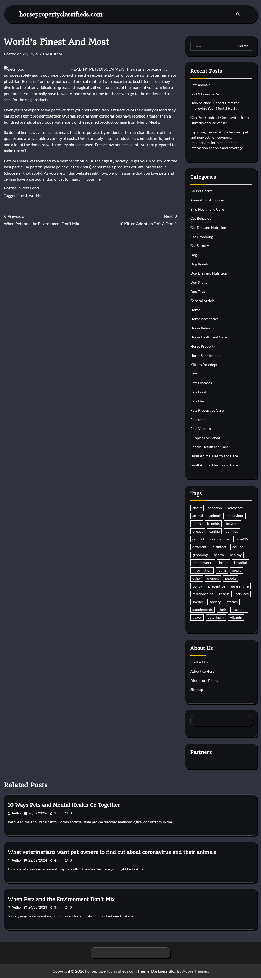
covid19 (242, 539)
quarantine (240, 586)
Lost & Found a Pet (205, 94)
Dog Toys (197, 291)
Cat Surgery (199, 245)
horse (223, 562)
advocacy (235, 508)
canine (214, 531)
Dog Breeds (199, 264)
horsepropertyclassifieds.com (61, 14)
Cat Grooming (201, 236)
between (232, 523)
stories (232, 601)
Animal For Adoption (207, 200)
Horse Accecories (204, 319)
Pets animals (200, 85)
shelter (197, 601)
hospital (240, 562)
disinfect (219, 547)
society (215, 601)
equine (237, 547)
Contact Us (199, 662)
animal (197, 515)
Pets (193, 374)
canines (232, 531)
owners (213, 578)
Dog (193, 255)
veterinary (216, 617)
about (197, 508)
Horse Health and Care (208, 337)
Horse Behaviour (203, 328)
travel (197, 617)
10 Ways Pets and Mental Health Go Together (64, 805)
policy (197, 586)
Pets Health (199, 401)
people (230, 578)
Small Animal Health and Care (214, 456)
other (196, 578)
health (219, 555)
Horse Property (202, 346)
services (242, 594)
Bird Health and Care (207, 209)
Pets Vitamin (200, 428)
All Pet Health (201, 191)
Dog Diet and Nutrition (208, 273)
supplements (202, 609)
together (239, 609)
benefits (213, 523)
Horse (195, 310)
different (199, 547)
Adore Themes (195, 971)
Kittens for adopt (203, 364)
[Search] (238, 14)
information (202, 570)
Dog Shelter (199, 282)
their (222, 609)
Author (56, 53)
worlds (35, 195)
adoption (215, 508)
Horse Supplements (205, 355)
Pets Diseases (201, 383)
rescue (224, 594)
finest (22, 195)
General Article (202, 300)
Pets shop (198, 419)
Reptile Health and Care (209, 447)
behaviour (236, 515)
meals (236, 570)
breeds (197, 531)
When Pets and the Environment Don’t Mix (61, 899)
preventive (216, 586)
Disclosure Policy (204, 680)
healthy (236, 555)
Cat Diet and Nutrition (208, 227)
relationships (202, 594)
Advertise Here (202, 671)
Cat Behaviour (201, 218)
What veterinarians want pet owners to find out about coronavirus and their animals (112, 852)
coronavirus (219, 539)
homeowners (202, 562)
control (198, 539)
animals (215, 515)
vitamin (236, 617)
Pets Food (30, 187)
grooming (200, 555)
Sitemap (196, 689)
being (196, 523)
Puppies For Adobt (205, 438)
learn (222, 570)
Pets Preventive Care (207, 410)
